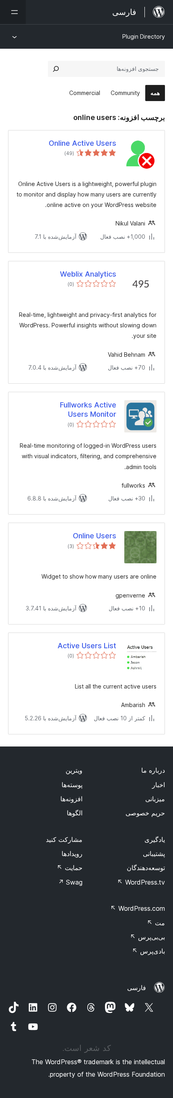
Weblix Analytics (88, 274)
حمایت (69, 868)
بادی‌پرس (148, 951)
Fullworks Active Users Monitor (88, 409)
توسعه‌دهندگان (146, 868)
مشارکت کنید (64, 839)
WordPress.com (137, 908)
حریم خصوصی (145, 813)
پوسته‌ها (72, 785)
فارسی (136, 988)
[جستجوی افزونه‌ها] (56, 69)
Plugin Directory (143, 36)
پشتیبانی (154, 854)
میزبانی (155, 799)
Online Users (94, 535)
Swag (70, 882)
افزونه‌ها (71, 799)
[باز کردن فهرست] (13, 12)
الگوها (74, 813)
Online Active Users (82, 143)
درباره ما (153, 770)
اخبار (158, 785)
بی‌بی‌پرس (147, 937)
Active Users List (87, 645)
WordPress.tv (141, 882)
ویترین (74, 770)
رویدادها (72, 854)
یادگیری (154, 839)
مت (156, 923)
